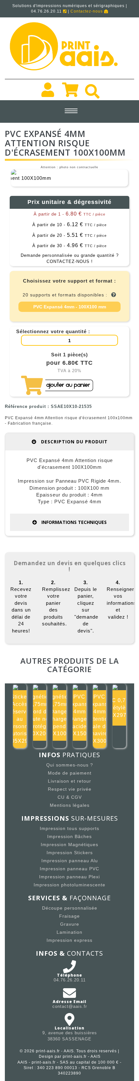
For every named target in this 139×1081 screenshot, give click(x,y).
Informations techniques (73, 522)
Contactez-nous (87, 11)
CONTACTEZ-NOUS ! (70, 261)
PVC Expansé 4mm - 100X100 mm (69, 306)
